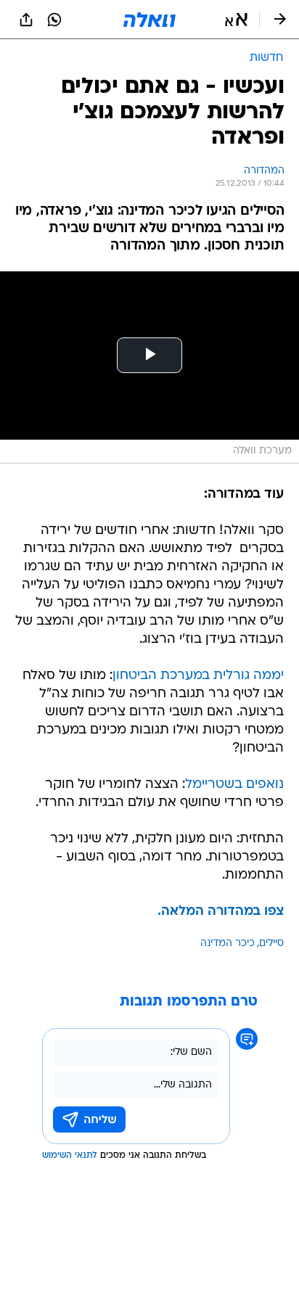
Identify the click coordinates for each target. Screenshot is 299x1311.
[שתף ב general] (26, 20)
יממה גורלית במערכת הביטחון (198, 676)
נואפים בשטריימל (234, 785)
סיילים (271, 943)
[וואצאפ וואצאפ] (54, 19)
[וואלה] (149, 19)
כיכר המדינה (227, 943)
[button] (236, 19)
